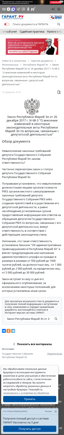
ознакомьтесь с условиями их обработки (26, 392)
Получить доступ (30, 429)
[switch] (6, 24)
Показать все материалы (34, 344)
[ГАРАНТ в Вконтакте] (4, 9)
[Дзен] (8, 9)
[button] (53, 9)
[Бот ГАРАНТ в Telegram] (23, 9)
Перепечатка (54, 353)
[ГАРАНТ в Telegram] (18, 9)
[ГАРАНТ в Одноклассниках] (28, 9)
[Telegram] (13, 331)
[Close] (55, 411)
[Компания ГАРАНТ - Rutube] (33, 9)
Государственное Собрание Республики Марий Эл (17, 355)
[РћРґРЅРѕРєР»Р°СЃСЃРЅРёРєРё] (9, 331)
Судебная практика (32, 31)
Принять (29, 399)
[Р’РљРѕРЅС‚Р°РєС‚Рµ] (4, 331)
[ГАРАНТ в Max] (13, 9)
